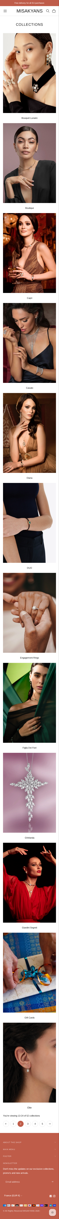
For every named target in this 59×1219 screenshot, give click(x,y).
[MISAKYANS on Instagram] (54, 1196)
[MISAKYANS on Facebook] (51, 1196)
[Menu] (5, 11)
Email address (12, 1178)
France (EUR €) (12, 1195)
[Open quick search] (48, 11)
